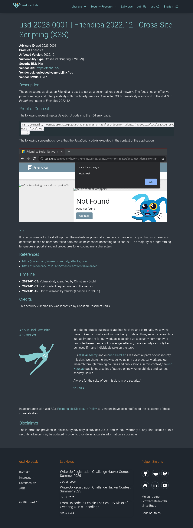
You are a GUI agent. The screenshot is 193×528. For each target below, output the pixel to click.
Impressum (26, 477)
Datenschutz (27, 483)
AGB (22, 488)
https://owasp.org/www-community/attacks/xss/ (54, 261)
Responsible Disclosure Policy (77, 409)
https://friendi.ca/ (48, 68)
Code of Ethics (151, 513)
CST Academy (88, 355)
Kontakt (24, 472)
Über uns (77, 6)
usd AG (155, 6)
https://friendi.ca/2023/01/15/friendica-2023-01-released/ (60, 266)
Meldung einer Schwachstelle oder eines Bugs (154, 501)
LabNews (127, 6)
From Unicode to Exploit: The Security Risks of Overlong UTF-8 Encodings (94, 505)
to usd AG (80, 388)
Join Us (141, 6)
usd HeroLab (117, 355)
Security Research (101, 6)
